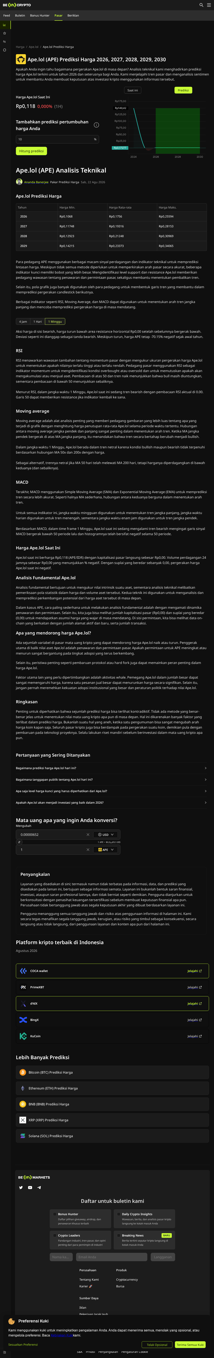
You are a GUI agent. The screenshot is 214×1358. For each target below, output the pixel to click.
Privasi (90, 1352)
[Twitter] (20, 1188)
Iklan (82, 1307)
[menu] (5, 37)
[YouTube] (30, 1188)
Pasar (58, 15)
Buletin (20, 15)
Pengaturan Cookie (134, 1352)
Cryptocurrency (127, 1279)
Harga (20, 47)
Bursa (120, 1286)
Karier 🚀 (85, 1286)
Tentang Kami (89, 1279)
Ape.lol (33, 47)
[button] (111, 768)
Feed (6, 15)
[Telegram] (39, 1188)
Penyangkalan (108, 1352)
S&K (80, 1352)
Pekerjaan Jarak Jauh (93, 1314)
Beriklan (73, 15)
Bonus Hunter (40, 15)
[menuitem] (5, 25)
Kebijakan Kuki (62, 1335)
